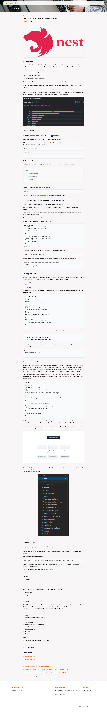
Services (68, 2)
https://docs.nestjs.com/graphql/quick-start (34, 663)
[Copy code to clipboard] (82, 149)
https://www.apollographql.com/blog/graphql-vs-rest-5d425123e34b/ (41, 676)
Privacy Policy (82, 706)
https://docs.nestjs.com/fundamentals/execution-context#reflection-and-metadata (45, 669)
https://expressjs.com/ (29, 656)
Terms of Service (91, 706)
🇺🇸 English (97, 2)
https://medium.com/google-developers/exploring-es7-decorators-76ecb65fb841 (44, 672)
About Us (61, 2)
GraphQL (33, 546)
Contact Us (88, 2)
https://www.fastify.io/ (29, 659)
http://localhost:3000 (42, 195)
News (81, 2)
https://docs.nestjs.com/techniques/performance (36, 666)
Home (56, 2)
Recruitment (75, 2)
